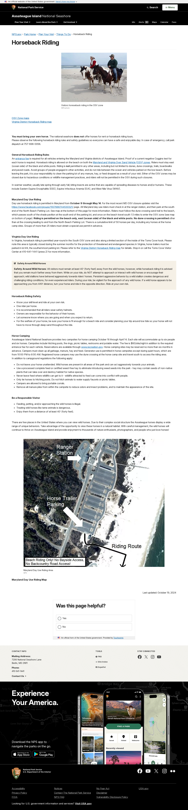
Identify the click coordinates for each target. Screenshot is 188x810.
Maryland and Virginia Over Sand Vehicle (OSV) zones (121, 162)
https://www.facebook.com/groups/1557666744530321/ (42, 206)
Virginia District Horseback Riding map (32, 121)
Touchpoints (118, 637)
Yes (64, 618)
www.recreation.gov (92, 347)
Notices (58, 788)
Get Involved (69, 22)
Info (133, 22)
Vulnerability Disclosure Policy (112, 797)
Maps (154, 22)
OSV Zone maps (20, 118)
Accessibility (18, 788)
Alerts (143, 22)
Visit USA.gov (83, 803)
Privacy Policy (19, 792)
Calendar (164, 22)
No (64, 626)
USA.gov (143, 788)
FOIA (14, 797)
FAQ (99, 656)
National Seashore (41, 16)
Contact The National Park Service (72, 792)
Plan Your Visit (21, 22)
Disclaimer (101, 792)
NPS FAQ (59, 797)
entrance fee (22, 158)
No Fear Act (102, 788)
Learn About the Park (46, 22)
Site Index (102, 662)
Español (101, 667)
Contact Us (18, 676)
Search (153, 7)
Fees (174, 22)
